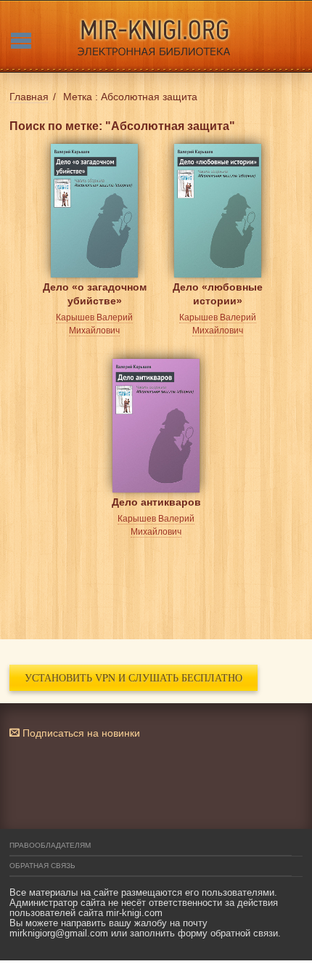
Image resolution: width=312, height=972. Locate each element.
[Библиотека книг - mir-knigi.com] (156, 36)
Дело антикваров (156, 502)
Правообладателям (50, 845)
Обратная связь (42, 866)
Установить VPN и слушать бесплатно (133, 677)
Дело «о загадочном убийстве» (95, 294)
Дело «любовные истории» (218, 294)
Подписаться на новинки (80, 733)
